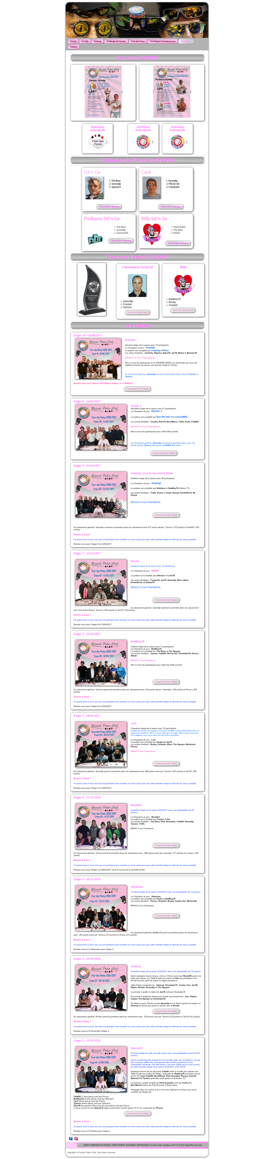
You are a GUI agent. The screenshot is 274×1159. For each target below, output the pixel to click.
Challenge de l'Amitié (116, 41)
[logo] (68, 8)
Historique (186, 41)
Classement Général (109, 206)
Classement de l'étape (137, 386)
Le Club (85, 41)
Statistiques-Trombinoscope (163, 41)
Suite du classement (137, 292)
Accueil (73, 41)
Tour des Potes (138, 41)
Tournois (97, 41)
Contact (73, 47)
